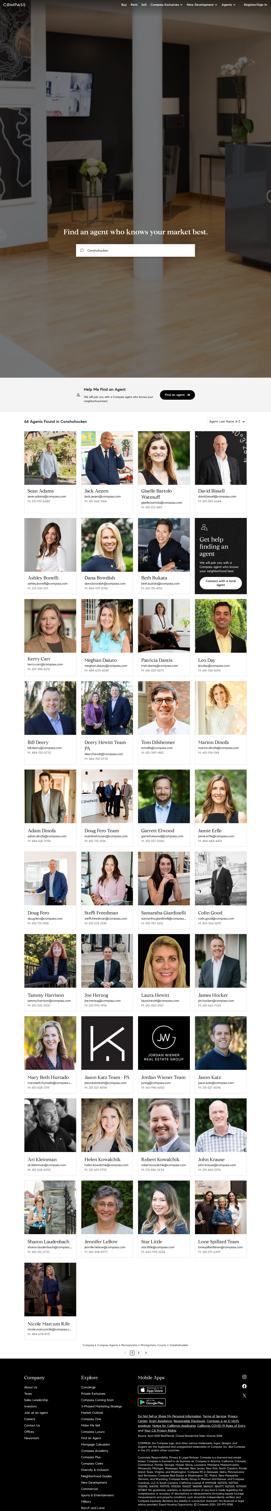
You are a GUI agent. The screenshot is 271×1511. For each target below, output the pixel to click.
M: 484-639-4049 (97, 670)
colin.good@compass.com (216, 918)
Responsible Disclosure (189, 1421)
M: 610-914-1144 (208, 753)
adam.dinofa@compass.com (47, 836)
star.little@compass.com (157, 1247)
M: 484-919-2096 (96, 588)
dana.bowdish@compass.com (105, 583)
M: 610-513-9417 (151, 507)
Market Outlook (92, 1413)
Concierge (88, 1387)
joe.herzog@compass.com (103, 1001)
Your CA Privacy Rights (160, 1430)
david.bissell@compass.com (217, 496)
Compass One (91, 1419)
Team (28, 1394)
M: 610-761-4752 (151, 588)
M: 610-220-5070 (152, 670)
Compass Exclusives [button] (165, 5)
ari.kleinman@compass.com (47, 1165)
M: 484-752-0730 (39, 753)
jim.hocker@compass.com (216, 1001)
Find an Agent (91, 1438)
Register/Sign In (255, 5)
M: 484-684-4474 (210, 841)
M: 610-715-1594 (95, 841)
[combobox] (135, 250)
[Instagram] (244, 1376)
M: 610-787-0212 (152, 923)
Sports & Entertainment (97, 1495)
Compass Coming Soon (97, 1400)
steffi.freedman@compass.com (106, 918)
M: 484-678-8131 (39, 1334)
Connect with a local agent (221, 583)
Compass (88, 1345)
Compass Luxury (93, 1432)
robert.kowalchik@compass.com (163, 1165)
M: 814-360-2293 (209, 923)
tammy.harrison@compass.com (49, 1001)
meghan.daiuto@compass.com (106, 666)
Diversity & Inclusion (95, 1470)
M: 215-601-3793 (96, 1170)
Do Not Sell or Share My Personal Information (169, 1416)
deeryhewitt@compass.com (104, 754)
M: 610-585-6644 (209, 501)
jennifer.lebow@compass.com (105, 1247)
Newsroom (31, 1438)
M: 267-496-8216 (39, 669)
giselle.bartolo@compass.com (161, 502)
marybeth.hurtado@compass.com (50, 1083)
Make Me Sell (90, 1425)
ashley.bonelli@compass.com (48, 583)
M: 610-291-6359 (209, 1252)
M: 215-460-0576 (209, 1170)
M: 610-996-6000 (152, 1087)
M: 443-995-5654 (153, 1252)
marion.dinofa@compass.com (218, 748)
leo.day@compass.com (214, 666)
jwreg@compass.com (156, 1083)
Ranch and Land (92, 1508)
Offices (29, 1432)
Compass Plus (91, 1457)
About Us (30, 1387)
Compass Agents (107, 1345)
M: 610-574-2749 (96, 923)
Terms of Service (214, 1416)
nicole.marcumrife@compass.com (50, 1329)
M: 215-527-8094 (96, 1087)
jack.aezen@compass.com (103, 496)
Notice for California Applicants (174, 1426)
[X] (244, 1394)
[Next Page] (146, 1352)
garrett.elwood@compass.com (162, 836)
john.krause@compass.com (217, 1165)
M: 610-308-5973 (96, 1252)
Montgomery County (153, 1345)
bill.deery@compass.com (45, 748)
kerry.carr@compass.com (45, 664)
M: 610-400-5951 (152, 1005)
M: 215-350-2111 (38, 588)
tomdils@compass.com (157, 748)
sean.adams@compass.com (47, 496)
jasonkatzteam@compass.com (106, 1083)
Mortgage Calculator (95, 1444)
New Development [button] (200, 5)
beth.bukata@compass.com (160, 583)
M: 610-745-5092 (209, 670)
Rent (134, 5)
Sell (144, 5)
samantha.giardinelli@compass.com (164, 918)
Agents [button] (227, 5)
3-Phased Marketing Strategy (101, 1406)
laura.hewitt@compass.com (160, 1001)
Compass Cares (92, 1463)
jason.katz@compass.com (216, 1083)
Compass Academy (94, 1451)
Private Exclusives (93, 1394)
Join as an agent (36, 1413)
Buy (124, 5)
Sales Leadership (36, 1400)
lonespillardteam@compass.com (220, 1247)
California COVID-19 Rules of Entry (221, 1426)
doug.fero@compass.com (45, 918)
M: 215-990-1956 (96, 1005)
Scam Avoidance (160, 1421)
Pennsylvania (129, 1345)
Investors (30, 1406)
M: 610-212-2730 (38, 1252)
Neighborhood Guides (96, 1476)
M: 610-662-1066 (96, 501)
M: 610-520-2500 (39, 1005)
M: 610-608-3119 (38, 1087)
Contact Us (32, 1425)
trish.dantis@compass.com (159, 666)
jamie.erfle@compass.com (216, 836)
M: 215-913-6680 (39, 501)
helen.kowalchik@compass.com (106, 1165)
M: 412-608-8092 (39, 1170)
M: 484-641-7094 (39, 841)
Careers (29, 1419)
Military (86, 1501)
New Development (94, 1482)
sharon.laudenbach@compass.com (50, 1247)
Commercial (89, 1489)
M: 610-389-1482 (152, 753)
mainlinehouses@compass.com (106, 836)
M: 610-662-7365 (209, 1005)
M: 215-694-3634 (152, 1170)
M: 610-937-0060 (152, 841)
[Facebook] (244, 1385)
